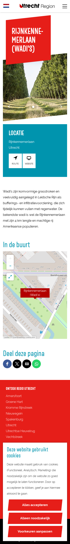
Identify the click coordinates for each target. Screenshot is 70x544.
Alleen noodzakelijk (35, 518)
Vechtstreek (14, 437)
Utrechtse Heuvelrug (20, 431)
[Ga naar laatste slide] (8, 106)
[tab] (33, 107)
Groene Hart (14, 402)
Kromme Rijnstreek (19, 408)
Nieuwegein (14, 413)
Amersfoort (14, 396)
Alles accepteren (35, 505)
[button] (35, 295)
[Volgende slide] (61, 106)
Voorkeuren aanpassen (35, 531)
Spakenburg (14, 419)
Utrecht (11, 425)
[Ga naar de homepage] (37, 6)
